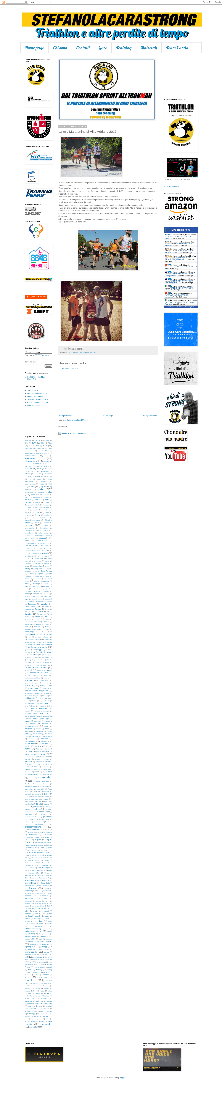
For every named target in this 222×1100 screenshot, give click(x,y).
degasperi (40, 573)
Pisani (38, 804)
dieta (27, 579)
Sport (41, 921)
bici (32, 486)
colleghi (27, 535)
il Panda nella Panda (38, 666)
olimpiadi (39, 762)
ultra (29, 993)
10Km (70, 352)
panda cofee (47, 772)
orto (30, 764)
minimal (38, 729)
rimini (42, 847)
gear (50, 634)
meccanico (48, 721)
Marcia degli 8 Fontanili (33, 716)
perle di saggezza (31, 799)
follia (47, 619)
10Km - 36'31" (33, 390)
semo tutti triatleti (38, 906)
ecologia (46, 586)
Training (124, 47)
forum (47, 624)
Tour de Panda (39, 967)
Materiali (149, 47)
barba (39, 479)
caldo (47, 502)
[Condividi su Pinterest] (81, 348)
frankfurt (37, 627)
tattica (36, 947)
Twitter (42, 991)
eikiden (46, 591)
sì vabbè (45, 911)
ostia (36, 767)
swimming (45, 944)
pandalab (46, 777)
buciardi (28, 500)
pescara (44, 799)
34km (43, 443)
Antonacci (48, 469)
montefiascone (32, 736)
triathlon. (28, 988)
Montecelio (48, 734)
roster (39, 885)
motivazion (45, 741)
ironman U (45, 688)
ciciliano (46, 523)
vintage (27, 1011)
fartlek (27, 606)
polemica (28, 812)
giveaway (45, 655)
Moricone (32, 739)
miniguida (28, 729)
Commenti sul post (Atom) (77, 420)
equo (27, 599)
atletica (27, 474)
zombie (41, 1021)
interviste (28, 680)
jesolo (37, 696)
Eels (50, 589)
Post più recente (65, 416)
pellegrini (38, 794)
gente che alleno (32, 639)
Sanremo (39, 893)
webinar (49, 1011)
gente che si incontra (37, 647)
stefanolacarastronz (33, 931)
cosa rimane (38, 558)
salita (37, 891)
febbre (47, 606)
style (40, 939)
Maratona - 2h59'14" (35, 396)
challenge (48, 515)
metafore (45, 723)
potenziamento (31, 817)
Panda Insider (33, 774)
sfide (26, 911)
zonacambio (46, 1024)
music (27, 746)
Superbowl (40, 941)
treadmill (46, 975)
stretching (31, 934)
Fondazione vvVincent (33, 622)
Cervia (37, 515)
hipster (49, 660)
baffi (50, 476)
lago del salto (45, 701)
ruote (47, 888)
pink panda (48, 801)
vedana (30, 1003)
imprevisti (40, 670)
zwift (37, 1027)
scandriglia (28, 901)
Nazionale (39, 749)
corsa (27, 558)
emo (27, 596)
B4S (36, 476)
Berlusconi (42, 484)
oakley (39, 756)
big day (44, 487)
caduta (37, 500)
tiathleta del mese (37, 959)
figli (26, 611)
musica (38, 746)
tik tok (49, 959)
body (33, 495)
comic (27, 540)
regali (47, 837)
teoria (47, 954)
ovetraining (45, 767)
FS (40, 629)
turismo (27, 991)
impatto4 (28, 670)
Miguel (46, 726)
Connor (27, 553)
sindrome (28, 913)
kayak (44, 696)
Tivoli (29, 962)
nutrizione (29, 756)
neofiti (50, 749)
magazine (43, 708)
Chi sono (60, 47)
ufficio (50, 991)
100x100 (28, 440)
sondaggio (37, 918)
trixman (46, 988)
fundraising (29, 632)
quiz (29, 832)
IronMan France (46, 685)
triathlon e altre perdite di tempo (37, 986)
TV (34, 991)
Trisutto (37, 988)
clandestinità (44, 528)
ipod (36, 683)
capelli (27, 510)
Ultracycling (39, 993)
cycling (27, 569)
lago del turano (30, 703)
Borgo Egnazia (43, 495)
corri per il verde (43, 556)
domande (45, 581)
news (37, 751)
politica (41, 812)
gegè (29, 637)
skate (37, 913)
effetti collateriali (34, 591)
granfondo (45, 657)
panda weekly (32, 778)
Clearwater (28, 530)
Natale (27, 749)
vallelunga (44, 998)
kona (48, 698)
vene (40, 1006)
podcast (28, 809)
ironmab (46, 683)
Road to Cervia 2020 (39, 858)
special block (29, 921)
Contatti (83, 47)
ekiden (27, 594)
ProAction (48, 822)
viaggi (47, 1006)
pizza (48, 806)
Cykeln (47, 569)
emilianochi (46, 594)
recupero (38, 837)
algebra (46, 453)
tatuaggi (44, 947)
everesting (39, 601)
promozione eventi (32, 829)
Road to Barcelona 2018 (39, 852)
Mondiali (28, 731)
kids (50, 696)
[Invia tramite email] (69, 348)
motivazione (30, 744)
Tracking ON (189, 307)
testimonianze (37, 957)
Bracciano (36, 497)
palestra (37, 769)
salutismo (46, 891)
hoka (37, 662)
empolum (36, 596)
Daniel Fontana (46, 571)
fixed (38, 619)
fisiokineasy (41, 614)
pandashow (29, 789)
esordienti (48, 599)
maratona (44, 713)
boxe (27, 497)
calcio (37, 502)
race (35, 832)
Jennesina (28, 696)
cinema (45, 525)
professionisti (38, 824)
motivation (44, 739)
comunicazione (43, 543)
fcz (40, 606)
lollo (50, 706)
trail (29, 970)
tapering (28, 947)
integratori (46, 675)
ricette (29, 847)
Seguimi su (33, 297)
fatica (34, 606)
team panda (31, 952)
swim (49, 941)
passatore (45, 791)
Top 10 (39, 964)
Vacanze (45, 996)
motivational (30, 741)
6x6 (37, 446)
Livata (33, 706)
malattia (27, 711)
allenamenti (30, 458)
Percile (47, 796)
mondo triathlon (39, 731)
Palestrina (46, 769)
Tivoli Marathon (40, 962)
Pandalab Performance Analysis (37, 784)
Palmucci (28, 772)
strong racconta (44, 934)
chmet (37, 523)
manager (46, 711)
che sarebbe (39, 518)
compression (29, 543)
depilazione (39, 576)
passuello (28, 794)
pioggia (30, 804)
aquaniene (32, 471)
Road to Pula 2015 (32, 880)
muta (47, 746)
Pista (27, 807)
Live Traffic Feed (180, 229)
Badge (43, 476)
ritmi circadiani (32, 850)
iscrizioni (28, 693)
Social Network (34, 916)
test (26, 957)
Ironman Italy (33, 688)
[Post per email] (65, 348)
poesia (47, 809)
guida (27, 660)
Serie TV (30, 908)
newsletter (45, 751)
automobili (37, 474)
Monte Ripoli (37, 734)
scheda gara (29, 903)
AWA (29, 476)
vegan (37, 1003)
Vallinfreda (39, 1001)
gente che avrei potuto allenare (40, 644)
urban (49, 993)
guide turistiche (39, 660)
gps (36, 657)
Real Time (180, 307)
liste (26, 706)
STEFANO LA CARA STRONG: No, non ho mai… (177, 259)
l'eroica (34, 701)
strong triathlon (30, 936)
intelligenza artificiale (32, 678)
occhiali (37, 759)
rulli (45, 885)
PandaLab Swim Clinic (33, 786)
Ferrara (38, 609)
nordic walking (30, 754)
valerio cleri (29, 998)
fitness (37, 617)
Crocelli (46, 563)
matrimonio (37, 721)
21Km (34, 443)
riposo (50, 847)
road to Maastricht (38, 870)
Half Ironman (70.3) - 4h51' (38, 402)
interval (46, 678)
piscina (46, 804)
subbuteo (48, 939)
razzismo (49, 832)
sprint (41, 924)
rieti (36, 847)
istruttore (37, 693)
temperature (29, 954)
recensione (33, 835)
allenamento (31, 461)
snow (50, 913)
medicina (32, 723)
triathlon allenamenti (41, 983)
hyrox (27, 665)
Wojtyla (36, 1016)
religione (38, 840)
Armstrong (44, 471)
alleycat (38, 464)
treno (27, 977)
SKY (43, 913)
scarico (38, 901)
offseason (28, 762)
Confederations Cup (32, 551)
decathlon (31, 573)
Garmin (42, 634)
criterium (37, 563)
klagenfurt (31, 698)
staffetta (49, 924)
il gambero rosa (40, 665)
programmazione (33, 827)
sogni (47, 916)
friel (34, 629)
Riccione (49, 845)
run (51, 885)
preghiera (31, 819)
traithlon (36, 975)
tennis (39, 954)
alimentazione (31, 456)
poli (35, 812)
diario (48, 576)
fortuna (38, 624)
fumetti (47, 629)
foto (26, 627)
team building (44, 949)
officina (46, 759)
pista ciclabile (38, 806)
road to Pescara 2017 (40, 878)
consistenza (29, 556)
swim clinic (34, 944)
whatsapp (31, 1014)
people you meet (35, 796)
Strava (49, 931)
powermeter (47, 817)
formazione (29, 624)
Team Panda (177, 47)
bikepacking (29, 492)
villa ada (46, 1009)
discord (36, 581)
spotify (33, 924)
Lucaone (31, 708)
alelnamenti (29, 453)
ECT (26, 589)
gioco (30, 652)
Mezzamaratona (31, 726)
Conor (35, 553)
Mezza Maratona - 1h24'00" (38, 393)
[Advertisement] (108, 392)
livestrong (42, 706)
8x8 (39, 448)
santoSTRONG (43, 896)
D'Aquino (28, 571)
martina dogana (33, 718)
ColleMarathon (39, 535)
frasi (46, 627)
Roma (33, 883)
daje (36, 571)
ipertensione (44, 680)
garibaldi (31, 634)
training (39, 970)
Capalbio (46, 507)
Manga (27, 713)
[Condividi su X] (75, 348)
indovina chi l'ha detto (39, 673)
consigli (44, 553)
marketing (48, 716)
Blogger (123, 1078)
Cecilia (47, 512)
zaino (47, 1019)
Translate (45, 355)
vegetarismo (47, 1003)
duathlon (44, 584)
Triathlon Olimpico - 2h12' (37, 399)
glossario (28, 657)
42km (50, 443)
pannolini (40, 789)
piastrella (38, 801)
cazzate (35, 512)
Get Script (171, 307)
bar (30, 479)
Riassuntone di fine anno (34, 845)
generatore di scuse (42, 637)
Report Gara (84, 352)
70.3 (45, 445)
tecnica (46, 952)
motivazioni (43, 744)
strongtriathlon (30, 939)
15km (47, 440)
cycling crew (37, 569)
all (46, 456)
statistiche (38, 926)
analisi (39, 469)
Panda (36, 772)
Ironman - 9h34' (33, 405)
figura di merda (37, 611)
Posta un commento (70, 368)
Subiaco (30, 941)
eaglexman (36, 586)
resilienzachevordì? (43, 842)
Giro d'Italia (33, 655)
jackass (47, 693)
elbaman (36, 594)
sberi (45, 898)
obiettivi (27, 759)
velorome (31, 1006)
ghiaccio (28, 650)
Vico (26, 1009)
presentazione (44, 819)
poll (48, 812)
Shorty (35, 911)
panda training (47, 774)
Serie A (49, 906)
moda (47, 729)
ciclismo (28, 525)
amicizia (28, 469)
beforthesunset (30, 484)
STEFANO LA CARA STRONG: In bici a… (181, 267)
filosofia (28, 614)
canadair (28, 507)
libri (46, 703)
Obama (47, 756)
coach (45, 530)
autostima (48, 474)
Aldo (46, 451)
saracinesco (30, 898)
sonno (47, 918)
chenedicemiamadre (32, 520)
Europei (30, 601)
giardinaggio (38, 650)
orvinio (38, 764)
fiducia (47, 609)
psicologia (48, 829)
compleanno (42, 540)
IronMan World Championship (36, 691)
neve (30, 751)
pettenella (28, 801)
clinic (37, 530)
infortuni (36, 675)
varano (49, 1001)
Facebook (32, 604)
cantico (37, 507)
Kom (41, 698)
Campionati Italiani (32, 505)
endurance (46, 596)
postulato (28, 814)
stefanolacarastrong (33, 929)
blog (50, 492)
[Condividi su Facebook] (78, 348)
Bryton (47, 497)
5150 (30, 446)
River (41, 850)
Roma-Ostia (45, 883)
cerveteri (28, 515)
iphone (27, 683)
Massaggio (45, 718)
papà (35, 791)
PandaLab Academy (41, 781)
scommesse (41, 903)
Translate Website (171, 186)
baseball (44, 481)
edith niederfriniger (39, 589)
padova (27, 769)
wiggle (42, 1014)
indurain (28, 675)
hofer (30, 662)
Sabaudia (28, 891)
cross (47, 566)
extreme (49, 601)
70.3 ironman (30, 448)
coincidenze (29, 533)
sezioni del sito (43, 908)
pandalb (47, 786)
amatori (46, 466)
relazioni (28, 840)
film (48, 611)
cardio (35, 510)
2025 (27, 443)
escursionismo (37, 599)
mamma (37, 711)
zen (26, 1021)
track (50, 967)
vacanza (33, 996)
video (34, 1008)
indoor (49, 670)
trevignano (43, 977)
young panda (37, 1019)
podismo (76, 352)
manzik (35, 713)
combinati (43, 538)
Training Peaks (37, 972)
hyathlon (46, 662)
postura (44, 814)
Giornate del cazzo (44, 652)
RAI (41, 832)
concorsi (43, 548)
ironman (29, 685)
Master (27, 721)
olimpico (48, 762)
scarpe (47, 901)
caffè (47, 500)
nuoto (42, 754)
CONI (47, 551)
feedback (28, 609)
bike (41, 489)
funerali (38, 632)
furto (45, 632)
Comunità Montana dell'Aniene (37, 545)
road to (49, 850)
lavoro (40, 703)
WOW (45, 1016)
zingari (33, 1021)
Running (93, 352)
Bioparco (41, 492)
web (41, 1011)
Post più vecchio (150, 416)
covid (47, 561)
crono (27, 566)
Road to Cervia (31, 855)
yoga (26, 1019)
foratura (46, 622)
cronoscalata (37, 566)
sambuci (28, 893)
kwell (26, 701)
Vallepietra (28, 1001)
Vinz (35, 1011)
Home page (34, 47)
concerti (27, 548)
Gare (103, 47)
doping (35, 584)
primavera (28, 822)
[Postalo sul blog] (72, 348)
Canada (46, 505)
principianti (38, 822)
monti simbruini (47, 736)
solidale (27, 918)
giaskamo (48, 650)
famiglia (44, 604)
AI (39, 451)
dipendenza (37, 579)
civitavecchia (29, 528)
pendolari (48, 794)
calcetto (28, 502)
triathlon (30, 980)
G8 (51, 632)
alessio (38, 453)
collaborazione (44, 533)
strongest (44, 936)
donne (27, 584)
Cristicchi (28, 563)
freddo (27, 629)
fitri (46, 617)
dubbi (27, 586)
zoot (30, 1027)
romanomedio (29, 885)
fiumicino (28, 619)
